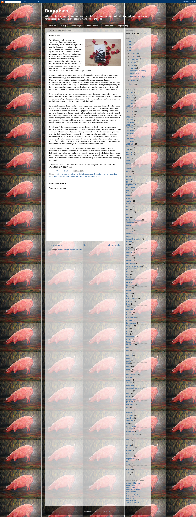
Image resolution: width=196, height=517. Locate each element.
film (127, 244)
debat (87, 174)
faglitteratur (130, 233)
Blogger (108, 511)
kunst (128, 339)
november (134, 56)
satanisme (130, 418)
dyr (127, 214)
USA (98, 176)
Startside (52, 26)
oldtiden (129, 383)
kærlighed (129, 345)
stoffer (128, 445)
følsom (128, 261)
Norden (129, 377)
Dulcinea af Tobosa (133, 496)
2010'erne (130, 147)
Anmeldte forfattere (92, 26)
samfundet (92, 176)
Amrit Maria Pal (131, 485)
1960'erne (130, 133)
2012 (131, 84)
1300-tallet (130, 101)
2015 (131, 44)
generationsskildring (61, 176)
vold (127, 472)
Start (85, 245)
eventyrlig (129, 231)
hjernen (72, 176)
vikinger (129, 469)
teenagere (130, 456)
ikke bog (129, 301)
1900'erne (130, 117)
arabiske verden (132, 166)
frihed (128, 255)
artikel (128, 168)
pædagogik (130, 404)
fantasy (129, 242)
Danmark (129, 204)
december (134, 53)
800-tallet (129, 152)
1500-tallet (130, 103)
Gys (127, 274)
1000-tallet (130, 95)
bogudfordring (123, 26)
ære (127, 475)
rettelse (129, 412)
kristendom (130, 337)
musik (128, 361)
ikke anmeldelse (132, 298)
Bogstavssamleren (133, 489)
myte (128, 364)
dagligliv (81, 174)
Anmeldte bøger (75, 26)
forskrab (129, 252)
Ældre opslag (114, 245)
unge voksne (131, 459)
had (127, 277)
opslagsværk (130, 385)
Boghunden (130, 487)
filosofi (128, 247)
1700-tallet (130, 109)
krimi (128, 331)
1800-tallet (130, 111)
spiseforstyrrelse (132, 434)
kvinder (129, 342)
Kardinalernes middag (138, 70)
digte (128, 209)
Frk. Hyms (130, 498)
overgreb (129, 391)
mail (127, 350)
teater (128, 453)
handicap (129, 280)
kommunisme (131, 323)
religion (129, 410)
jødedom (129, 309)
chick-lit (129, 198)
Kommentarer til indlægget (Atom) (70, 250)
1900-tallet (130, 114)
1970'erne (130, 136)
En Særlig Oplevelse (101, 174)
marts (133, 65)
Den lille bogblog (132, 494)
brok (128, 190)
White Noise (134, 73)
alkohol (128, 160)
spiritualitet (130, 431)
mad (128, 347)
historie (129, 290)
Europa (129, 225)
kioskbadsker (131, 317)
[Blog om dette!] (76, 171)
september (135, 59)
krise (77, 176)
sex (127, 423)
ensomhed (113, 174)
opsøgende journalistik (134, 388)
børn (128, 195)
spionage (129, 429)
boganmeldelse (131, 185)
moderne (129, 355)
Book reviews (131, 492)
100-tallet (129, 92)
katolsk (128, 312)
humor (128, 296)
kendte (128, 315)
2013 (131, 50)
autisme (129, 174)
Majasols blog (131, 500)
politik (128, 396)
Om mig (63, 26)
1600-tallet (130, 106)
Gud (127, 271)
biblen (128, 176)
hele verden (130, 285)
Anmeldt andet (108, 26)
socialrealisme (131, 426)
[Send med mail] (74, 171)
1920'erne (130, 122)
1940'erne (130, 128)
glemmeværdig (131, 269)
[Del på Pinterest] (82, 171)
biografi (129, 179)
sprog (128, 440)
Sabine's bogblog (132, 502)
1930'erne (130, 125)
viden (128, 467)
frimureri (129, 258)
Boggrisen (56, 10)
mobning (129, 353)
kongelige (129, 326)
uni (127, 461)
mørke (128, 369)
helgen (128, 288)
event (128, 228)
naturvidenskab (131, 374)
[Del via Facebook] (80, 171)
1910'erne (130, 120)
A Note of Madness (133, 483)
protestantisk (131, 399)
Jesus (128, 307)
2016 (131, 41)
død (91, 174)
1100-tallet (130, 98)
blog (65, 174)
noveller (129, 380)
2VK (127, 149)
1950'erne (130, 130)
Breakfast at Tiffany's (137, 76)
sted (127, 442)
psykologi (83, 176)
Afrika (128, 158)
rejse (128, 407)
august (133, 62)
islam (128, 304)
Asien (128, 171)
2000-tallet (130, 144)
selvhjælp (129, 421)
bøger (128, 193)
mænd (128, 366)
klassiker (129, 320)
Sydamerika (130, 448)
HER (144, 33)
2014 (131, 47)
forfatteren (130, 250)
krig (127, 328)
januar (133, 80)
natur (128, 372)
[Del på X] (78, 171)
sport (128, 437)
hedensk (129, 282)
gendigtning (130, 263)
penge (128, 393)
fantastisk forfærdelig (133, 239)
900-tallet (129, 155)
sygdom (129, 450)
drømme (129, 212)
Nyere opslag (55, 245)
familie (51, 176)
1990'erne (130, 141)
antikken (129, 163)
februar (133, 68)
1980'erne (59, 174)
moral (128, 358)
